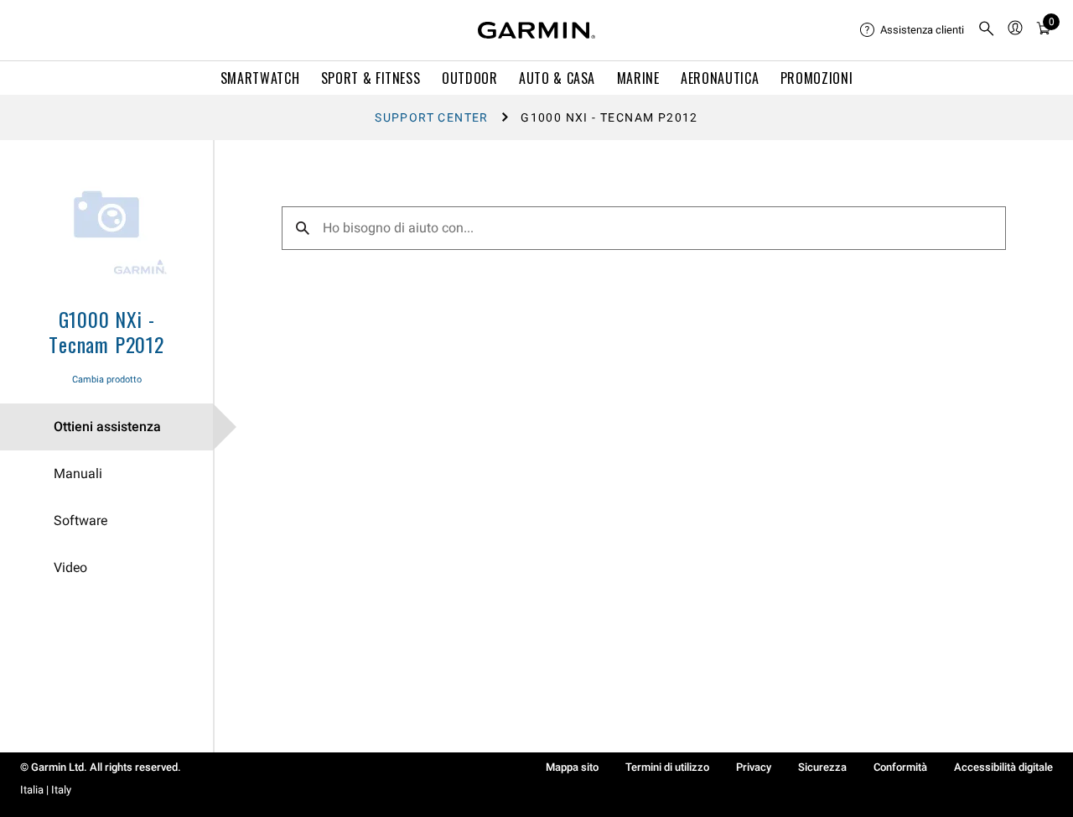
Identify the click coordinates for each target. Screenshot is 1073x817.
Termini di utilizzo (667, 767)
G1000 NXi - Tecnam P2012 (106, 331)
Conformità (900, 767)
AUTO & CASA (557, 78)
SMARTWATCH (259, 78)
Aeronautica (720, 78)
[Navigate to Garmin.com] (536, 30)
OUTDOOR (469, 78)
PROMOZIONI (816, 78)
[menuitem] (912, 30)
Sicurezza (822, 767)
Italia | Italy (45, 789)
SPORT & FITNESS (371, 78)
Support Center (432, 117)
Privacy (753, 767)
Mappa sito (572, 767)
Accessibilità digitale (1003, 767)
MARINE (638, 78)
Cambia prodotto (107, 379)
